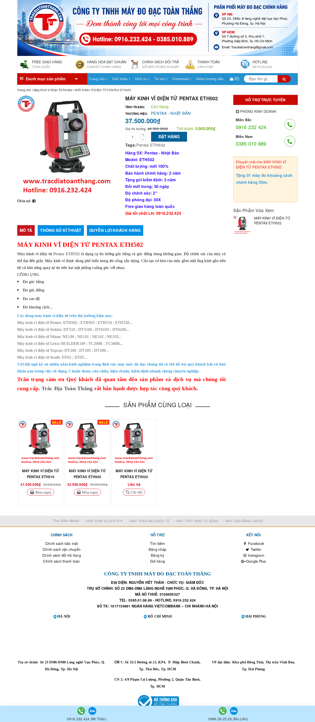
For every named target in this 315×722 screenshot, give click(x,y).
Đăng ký (157, 555)
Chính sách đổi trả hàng (61, 555)
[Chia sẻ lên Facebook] (33, 200)
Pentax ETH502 (150, 145)
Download (181, 79)
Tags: (130, 145)
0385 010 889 (251, 143)
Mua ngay (42, 492)
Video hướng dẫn (210, 79)
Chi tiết (136, 492)
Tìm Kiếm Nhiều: (66, 520)
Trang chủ (97, 79)
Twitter (256, 549)
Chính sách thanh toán (61, 561)
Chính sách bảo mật (61, 543)
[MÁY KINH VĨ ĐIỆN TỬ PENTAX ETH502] (242, 225)
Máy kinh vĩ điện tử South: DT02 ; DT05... (52, 357)
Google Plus (255, 561)
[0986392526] (223, 710)
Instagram (255, 555)
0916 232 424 (251, 127)
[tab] (26, 230)
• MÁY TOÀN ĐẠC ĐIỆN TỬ (148, 521)
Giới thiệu (120, 79)
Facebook (255, 543)
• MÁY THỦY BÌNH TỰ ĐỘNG (196, 521)
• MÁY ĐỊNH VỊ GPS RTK (104, 521)
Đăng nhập (157, 549)
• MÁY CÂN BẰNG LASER (243, 521)
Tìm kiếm (157, 543)
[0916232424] (81, 710)
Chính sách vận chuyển (61, 549)
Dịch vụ (141, 79)
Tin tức (160, 79)
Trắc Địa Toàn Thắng (67, 388)
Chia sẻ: (24, 200)
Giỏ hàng (157, 561)
